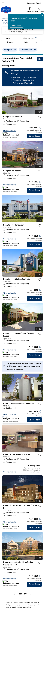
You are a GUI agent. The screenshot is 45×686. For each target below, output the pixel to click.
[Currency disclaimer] (36, 38)
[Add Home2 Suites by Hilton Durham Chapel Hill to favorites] (40, 506)
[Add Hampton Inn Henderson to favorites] (40, 225)
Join (36, 11)
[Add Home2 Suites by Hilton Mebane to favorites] (40, 455)
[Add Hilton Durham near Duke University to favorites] (40, 404)
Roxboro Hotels (7, 20)
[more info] (40, 127)
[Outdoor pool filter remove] (35, 49)
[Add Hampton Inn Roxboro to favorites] (40, 117)
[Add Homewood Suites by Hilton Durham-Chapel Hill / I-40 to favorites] (40, 563)
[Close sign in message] (42, 15)
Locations (5, 18)
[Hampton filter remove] (15, 49)
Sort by (8, 38)
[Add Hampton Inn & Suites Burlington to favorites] (40, 280)
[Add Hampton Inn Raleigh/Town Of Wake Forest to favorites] (40, 334)
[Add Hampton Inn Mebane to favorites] (40, 171)
